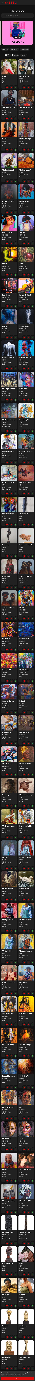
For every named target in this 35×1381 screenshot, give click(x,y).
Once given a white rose (10, 920)
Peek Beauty (23, 389)
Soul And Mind (24, 732)
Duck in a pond (24, 888)
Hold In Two (6, 326)
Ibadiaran (5, 545)
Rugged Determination (10, 1076)
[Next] (31, 49)
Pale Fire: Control (8, 1045)
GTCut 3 (5, 76)
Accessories (25, 49)
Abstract (5, 49)
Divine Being (6, 1138)
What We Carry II (25, 920)
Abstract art (14, 49)
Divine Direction (7, 888)
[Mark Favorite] (7, 87)
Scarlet (21, 1107)
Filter (8, 55)
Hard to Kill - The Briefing (10, 357)
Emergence (6, 639)
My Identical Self (8, 1107)
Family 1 (22, 607)
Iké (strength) (24, 420)
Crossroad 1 (6, 670)
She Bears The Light (9, 420)
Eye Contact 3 (7, 232)
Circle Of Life (24, 1076)
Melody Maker (24, 201)
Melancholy (6, 1295)
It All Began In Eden (25, 826)
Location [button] (16, 55)
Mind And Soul (24, 670)
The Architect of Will (26, 951)
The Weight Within (25, 107)
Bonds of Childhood (26, 482)
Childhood (5, 1170)
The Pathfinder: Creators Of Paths (13, 170)
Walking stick (23, 514)
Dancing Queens (8, 514)
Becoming (22, 1295)
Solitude (22, 232)
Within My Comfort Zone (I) (11, 826)
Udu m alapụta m (8, 451)
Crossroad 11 (24, 639)
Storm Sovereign (25, 139)
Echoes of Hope (25, 763)
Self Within (23, 982)
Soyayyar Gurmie (8, 701)
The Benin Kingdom (26, 1232)
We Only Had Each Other (10, 1013)
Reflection (22, 701)
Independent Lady (25, 295)
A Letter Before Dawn (9, 201)
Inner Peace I (6, 576)
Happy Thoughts (8, 1263)
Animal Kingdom (8, 1232)
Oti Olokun (22, 1326)
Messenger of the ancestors (12, 1201)
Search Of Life (7, 763)
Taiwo (21, 1138)
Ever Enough (6, 295)
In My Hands (6, 732)
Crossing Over (24, 326)
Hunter (4, 264)
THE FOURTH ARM (8, 107)
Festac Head (6, 1357)
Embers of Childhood (9, 482)
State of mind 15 (25, 1201)
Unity (21, 1263)
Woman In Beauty (25, 1357)
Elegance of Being (8, 982)
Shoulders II (6, 857)
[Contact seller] (15, 87)
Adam (21, 264)
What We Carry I (7, 951)
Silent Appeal (6, 795)
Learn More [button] (20, 1375)
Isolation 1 (6, 139)
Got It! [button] (17, 1378)
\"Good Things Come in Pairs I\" (13, 607)
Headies (5, 1326)
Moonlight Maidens (9, 389)
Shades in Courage (25, 795)
